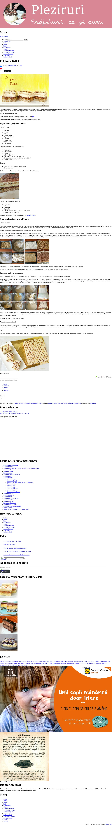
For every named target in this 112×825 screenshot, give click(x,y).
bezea (15, 661)
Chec (38, 661)
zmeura (25, 665)
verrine (18, 665)
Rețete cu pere (11, 487)
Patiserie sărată (8, 57)
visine (21, 665)
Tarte (5, 46)
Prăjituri (6, 44)
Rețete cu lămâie (11, 484)
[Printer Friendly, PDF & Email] (103, 377)
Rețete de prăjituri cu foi (10, 504)
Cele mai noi (7, 41)
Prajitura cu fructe (65, 663)
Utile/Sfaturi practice (9, 816)
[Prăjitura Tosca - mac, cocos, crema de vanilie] (9, 615)
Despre (5, 819)
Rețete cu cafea (8, 470)
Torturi (5, 43)
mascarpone (21, 663)
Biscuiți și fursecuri (9, 50)
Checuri (6, 49)
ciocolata (50, 661)
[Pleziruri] (56, 28)
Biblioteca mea (8, 818)
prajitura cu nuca (83, 663)
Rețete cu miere (8, 476)
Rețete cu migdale (8, 493)
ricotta (105, 663)
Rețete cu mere (11, 485)
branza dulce (24, 661)
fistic (12, 663)
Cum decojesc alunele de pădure (12, 541)
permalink (93, 403)
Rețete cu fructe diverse (13, 492)
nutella (70, 403)
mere (26, 663)
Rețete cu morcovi (9, 495)
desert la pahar (99, 661)
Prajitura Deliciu (18, 403)
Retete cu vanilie (37, 403)
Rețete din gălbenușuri (10, 503)
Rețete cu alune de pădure (11, 465)
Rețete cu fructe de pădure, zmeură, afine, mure (20, 482)
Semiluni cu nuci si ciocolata (9, 411)
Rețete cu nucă (8, 496)
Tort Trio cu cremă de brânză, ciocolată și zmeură (14, 413)
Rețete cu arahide (8, 466)
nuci (51, 663)
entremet (2, 663)
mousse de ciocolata (41, 663)
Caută (5, 39)
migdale (33, 663)
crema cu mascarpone (54, 403)
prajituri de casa (100, 663)
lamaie (15, 663)
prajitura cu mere (74, 663)
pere (53, 663)
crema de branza (65, 661)
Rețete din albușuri (9, 501)
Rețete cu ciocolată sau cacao (12, 474)
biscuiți (19, 661)
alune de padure (10, 661)
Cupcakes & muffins (9, 52)
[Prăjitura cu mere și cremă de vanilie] (9, 597)
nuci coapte (64, 403)
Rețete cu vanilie (8, 500)
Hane (20, 65)
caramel (35, 661)
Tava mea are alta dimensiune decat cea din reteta (17, 551)
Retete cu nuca (28, 403)
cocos (58, 661)
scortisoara (3, 665)
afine (1, 661)
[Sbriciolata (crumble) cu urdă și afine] (9, 651)
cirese (55, 661)
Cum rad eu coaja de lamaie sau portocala (15, 548)
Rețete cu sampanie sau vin (11, 498)
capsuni (29, 661)
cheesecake (43, 661)
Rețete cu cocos (8, 473)
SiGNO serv (108, 824)
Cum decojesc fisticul (9, 544)
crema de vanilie (82, 661)
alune (4, 661)
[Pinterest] (56, 69)
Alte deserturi (7, 55)
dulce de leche (106, 661)
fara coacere (8, 663)
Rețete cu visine (11, 490)
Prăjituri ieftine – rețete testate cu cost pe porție (16, 509)
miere (28, 663)
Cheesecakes (7, 47)
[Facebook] (56, 67)
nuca (47, 663)
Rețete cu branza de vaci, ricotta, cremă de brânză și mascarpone (21, 468)
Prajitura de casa (76, 403)
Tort (10, 665)
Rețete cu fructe (8, 477)
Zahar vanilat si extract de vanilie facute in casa (16, 555)
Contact (6, 821)
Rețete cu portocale (12, 488)
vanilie (13, 665)
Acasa (5, 799)
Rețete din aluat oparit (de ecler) (12, 506)
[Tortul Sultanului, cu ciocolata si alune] (9, 633)
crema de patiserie (73, 661)
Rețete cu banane (11, 479)
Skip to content (4, 36)
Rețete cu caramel (8, 471)
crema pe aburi (91, 661)
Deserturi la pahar (8, 54)
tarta (7, 665)
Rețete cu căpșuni (12, 481)
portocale (57, 663)
